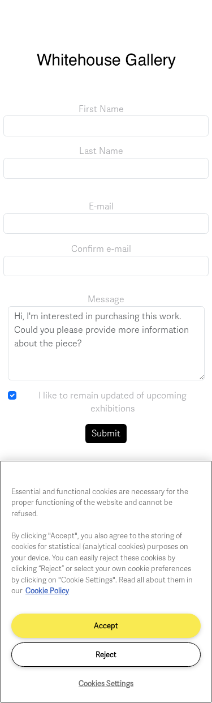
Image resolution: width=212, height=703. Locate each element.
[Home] (106, 66)
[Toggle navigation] (191, 21)
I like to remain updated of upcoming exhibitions (112, 402)
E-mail (101, 206)
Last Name (101, 150)
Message (106, 299)
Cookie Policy (47, 590)
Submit (106, 433)
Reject (106, 654)
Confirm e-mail (101, 248)
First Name (101, 108)
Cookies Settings (106, 683)
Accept (106, 625)
